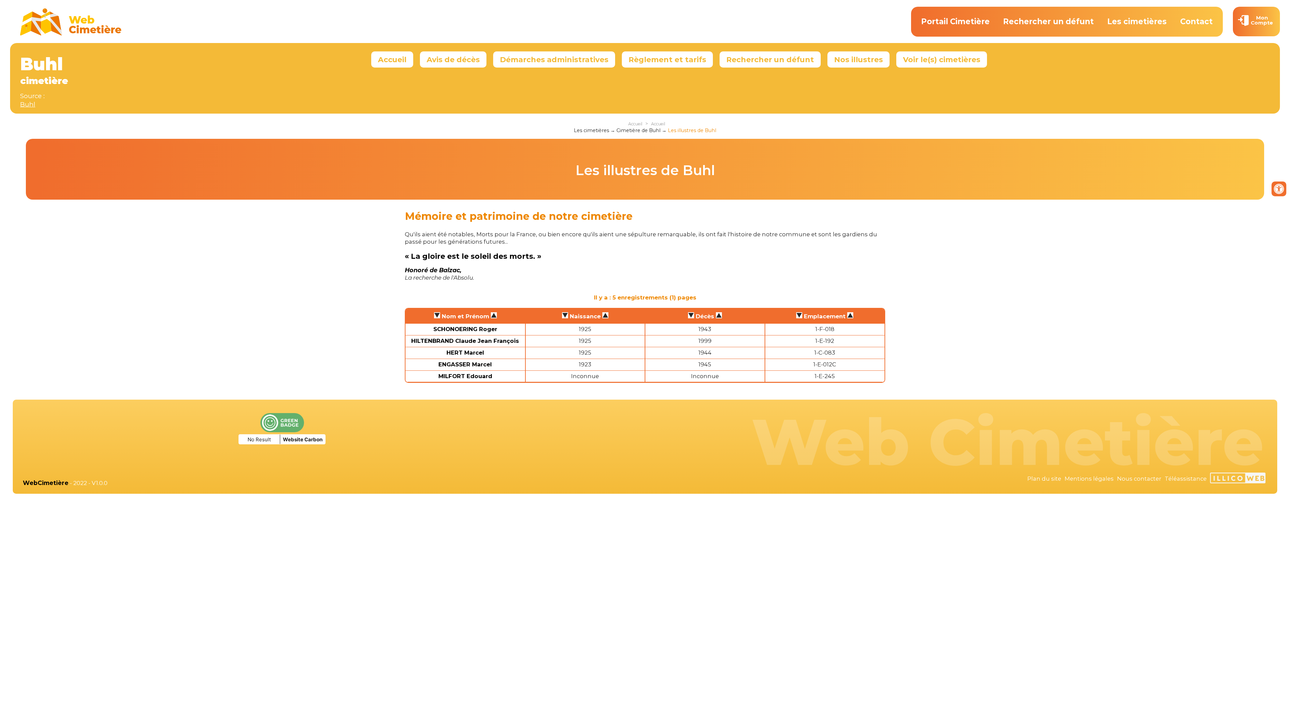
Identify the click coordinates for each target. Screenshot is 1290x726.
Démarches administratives (554, 59)
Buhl (27, 104)
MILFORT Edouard (465, 376)
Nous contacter (1139, 478)
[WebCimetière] (71, 34)
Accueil (392, 59)
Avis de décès (453, 59)
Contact (1196, 21)
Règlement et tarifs (667, 59)
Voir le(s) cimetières (941, 59)
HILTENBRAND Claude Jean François (465, 340)
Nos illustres (858, 59)
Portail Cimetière (955, 21)
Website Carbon (302, 439)
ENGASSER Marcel (465, 364)
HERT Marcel (465, 352)
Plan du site (1044, 478)
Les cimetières (1137, 21)
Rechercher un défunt (1048, 21)
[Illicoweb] (1237, 479)
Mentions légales (1089, 478)
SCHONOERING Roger (465, 329)
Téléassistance (1186, 478)
